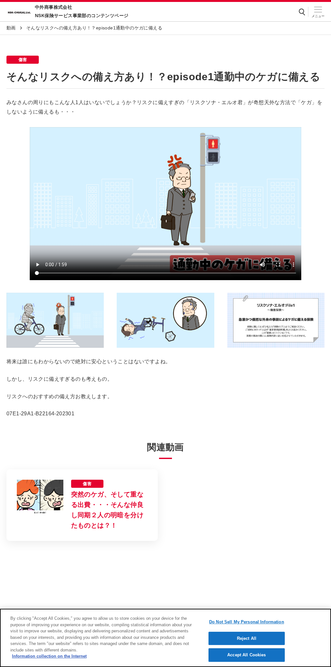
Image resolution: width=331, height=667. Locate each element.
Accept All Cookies (246, 654)
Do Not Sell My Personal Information (246, 621)
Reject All (246, 638)
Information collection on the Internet (49, 656)
